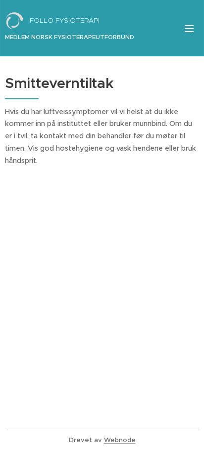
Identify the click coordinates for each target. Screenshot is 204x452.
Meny (189, 28)
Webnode (120, 440)
